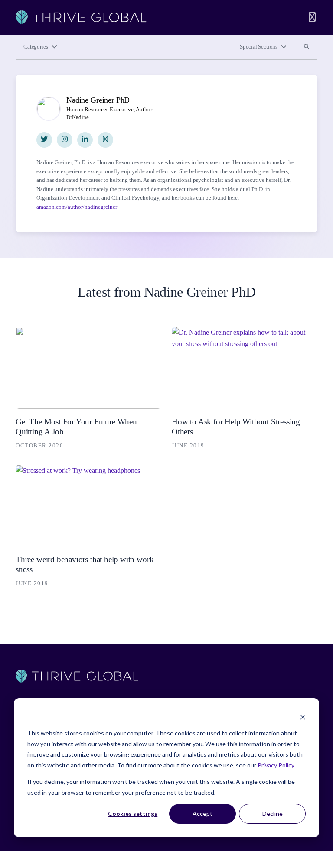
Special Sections (259, 47)
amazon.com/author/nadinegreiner (76, 207)
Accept (202, 813)
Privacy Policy (276, 765)
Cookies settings (132, 813)
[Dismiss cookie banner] (303, 717)
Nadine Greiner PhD (98, 100)
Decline (272, 813)
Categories (35, 47)
